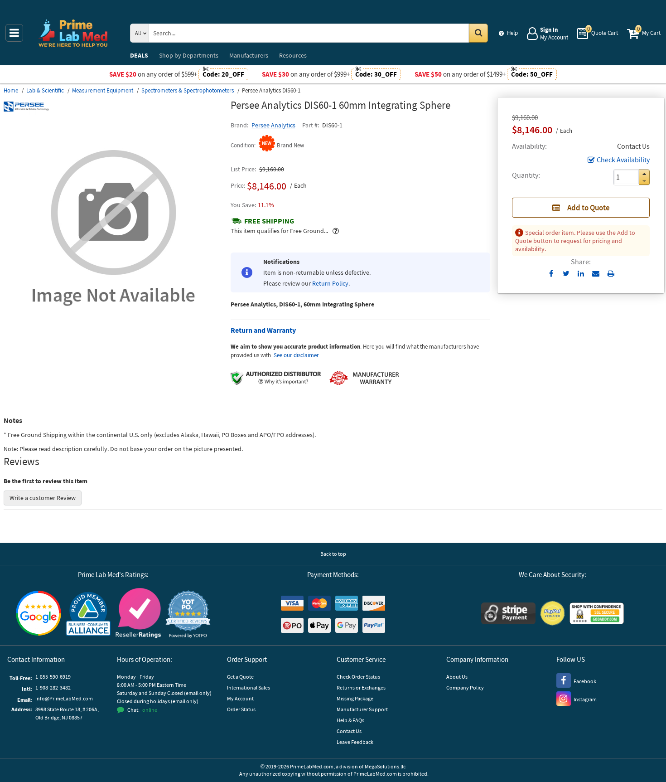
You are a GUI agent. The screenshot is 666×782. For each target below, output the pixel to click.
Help (512, 33)
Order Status (241, 709)
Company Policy (465, 687)
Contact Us (349, 731)
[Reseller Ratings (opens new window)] (138, 614)
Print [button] (611, 273)
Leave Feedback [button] (355, 741)
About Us (457, 676)
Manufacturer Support (362, 709)
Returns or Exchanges (361, 687)
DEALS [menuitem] (139, 55)
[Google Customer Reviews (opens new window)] (38, 614)
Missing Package (355, 698)
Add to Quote (588, 208)
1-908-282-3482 (53, 687)
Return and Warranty (263, 330)
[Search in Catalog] (478, 33)
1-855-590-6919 (53, 676)
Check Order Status (358, 676)
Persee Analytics (273, 125)
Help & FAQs (350, 720)
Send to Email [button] (596, 274)
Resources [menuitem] (293, 55)
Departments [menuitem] (188, 55)
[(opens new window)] (113, 335)
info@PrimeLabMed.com (64, 698)
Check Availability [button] (623, 159)
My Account (240, 698)
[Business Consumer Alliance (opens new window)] (88, 614)
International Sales (248, 687)
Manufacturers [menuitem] (248, 55)
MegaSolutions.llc (385, 766)
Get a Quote (240, 676)
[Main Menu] (14, 33)
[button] (644, 174)
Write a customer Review (43, 498)
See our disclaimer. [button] (297, 355)
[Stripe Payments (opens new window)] (508, 614)
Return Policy (330, 283)
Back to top (333, 553)
